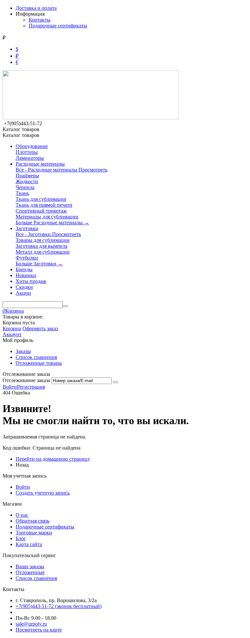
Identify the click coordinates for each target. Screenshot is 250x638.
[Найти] (65, 306)
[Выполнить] (115, 382)
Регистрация (31, 387)
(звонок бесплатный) (59, 606)
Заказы (23, 351)
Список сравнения (36, 357)
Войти (10, 387)
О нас (22, 515)
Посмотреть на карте (39, 629)
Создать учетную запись (43, 493)
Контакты (39, 19)
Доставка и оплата (36, 8)
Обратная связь (32, 521)
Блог (21, 538)
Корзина (12, 328)
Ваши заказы (30, 566)
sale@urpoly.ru (31, 624)
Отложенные (30, 572)
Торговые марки (34, 532)
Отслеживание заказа (26, 380)
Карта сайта (29, 544)
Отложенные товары (39, 363)
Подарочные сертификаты (58, 25)
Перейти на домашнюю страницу (53, 459)
